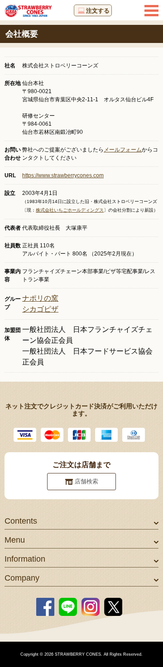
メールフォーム (123, 150)
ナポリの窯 (40, 298)
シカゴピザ (40, 309)
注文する (98, 10)
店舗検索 (86, 481)
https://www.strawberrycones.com (63, 175)
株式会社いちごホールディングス (70, 210)
